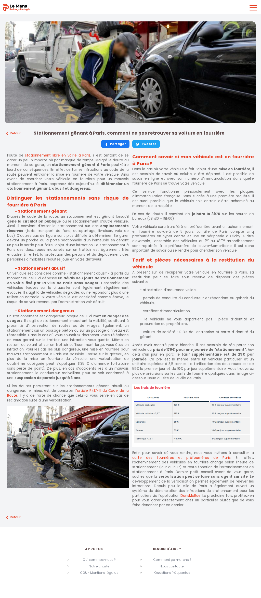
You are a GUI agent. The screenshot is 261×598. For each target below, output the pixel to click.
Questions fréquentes (172, 572)
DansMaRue (190, 495)
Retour (15, 133)
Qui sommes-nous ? (99, 559)
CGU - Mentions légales (99, 572)
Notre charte (99, 566)
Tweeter (148, 144)
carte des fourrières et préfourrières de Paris (181, 457)
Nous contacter (172, 566)
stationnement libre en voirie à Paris (57, 155)
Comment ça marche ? (172, 559)
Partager (118, 144)
